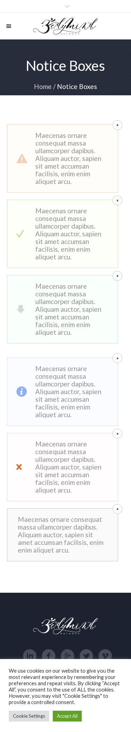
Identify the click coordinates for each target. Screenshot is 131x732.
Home (43, 86)
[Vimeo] (105, 656)
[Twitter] (86, 656)
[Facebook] (49, 656)
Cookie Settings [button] (29, 716)
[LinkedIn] (30, 656)
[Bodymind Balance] (65, 26)
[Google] (67, 656)
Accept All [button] (67, 716)
